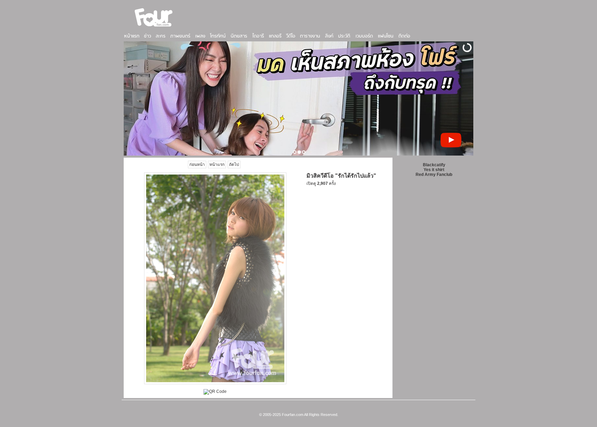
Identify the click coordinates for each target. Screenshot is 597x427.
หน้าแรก (217, 164)
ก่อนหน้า (197, 164)
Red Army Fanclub (434, 174)
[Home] (154, 27)
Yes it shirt (434, 169)
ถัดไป (234, 164)
